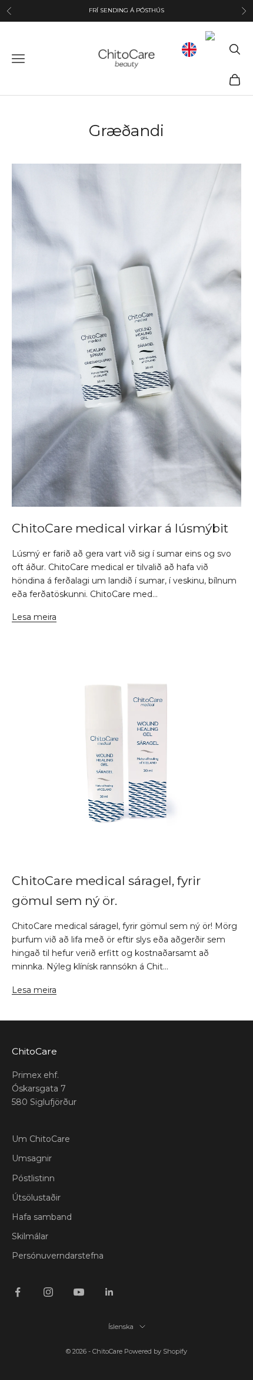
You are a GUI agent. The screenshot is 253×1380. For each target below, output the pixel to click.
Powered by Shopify (155, 1351)
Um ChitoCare (41, 1139)
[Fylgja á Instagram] (48, 1292)
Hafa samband (42, 1217)
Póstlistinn (33, 1178)
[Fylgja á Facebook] (18, 1292)
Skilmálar (30, 1236)
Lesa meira (34, 617)
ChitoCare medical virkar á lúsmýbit (120, 528)
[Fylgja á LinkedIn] (109, 1292)
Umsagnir (32, 1158)
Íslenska (121, 1327)
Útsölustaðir (36, 1197)
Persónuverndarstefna (58, 1255)
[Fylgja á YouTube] (79, 1292)
